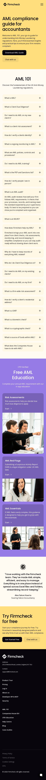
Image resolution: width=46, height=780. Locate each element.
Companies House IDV (10, 713)
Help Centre (7, 722)
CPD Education (8, 718)
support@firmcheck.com (10, 672)
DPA (4, 766)
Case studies (7, 730)
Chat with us (10, 59)
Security (5, 701)
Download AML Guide (14, 52)
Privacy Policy (7, 754)
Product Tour (7, 680)
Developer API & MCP (10, 697)
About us (5, 693)
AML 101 (5, 709)
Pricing (5, 684)
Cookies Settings (8, 762)
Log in (4, 688)
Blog (4, 726)
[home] (11, 4)
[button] (41, 4)
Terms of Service (8, 758)
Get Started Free (12, 639)
